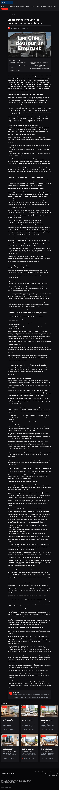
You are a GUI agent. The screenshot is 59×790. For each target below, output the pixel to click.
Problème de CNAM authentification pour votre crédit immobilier (28, 720)
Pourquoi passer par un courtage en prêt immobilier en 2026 (8, 720)
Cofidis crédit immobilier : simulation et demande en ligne (28, 749)
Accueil (3, 6)
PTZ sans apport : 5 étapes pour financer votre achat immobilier (47, 749)
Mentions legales (52, 775)
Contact (5, 8)
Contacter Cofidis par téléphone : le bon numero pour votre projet (9, 749)
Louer (17, 6)
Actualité (43, 6)
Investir (22, 6)
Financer (28, 6)
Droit (38, 6)
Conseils (49, 6)
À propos (55, 6)
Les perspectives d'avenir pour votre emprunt (40, 68)
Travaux (33, 6)
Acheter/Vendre (11, 6)
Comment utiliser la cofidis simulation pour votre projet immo (47, 720)
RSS (57, 775)
